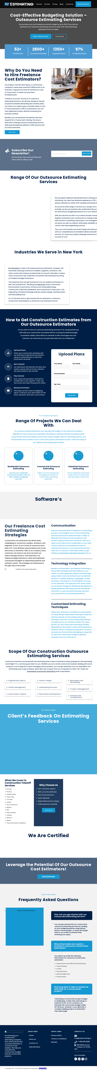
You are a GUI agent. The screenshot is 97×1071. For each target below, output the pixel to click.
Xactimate (79, 578)
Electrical (41, 284)
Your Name (58, 364)
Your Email (76, 364)
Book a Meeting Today (40, 36)
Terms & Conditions (58, 1039)
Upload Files (71, 395)
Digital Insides (43, 1068)
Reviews (54, 1042)
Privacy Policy (56, 1035)
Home (31, 1035)
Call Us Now (59, 36)
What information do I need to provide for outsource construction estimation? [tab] (71, 946)
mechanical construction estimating (41, 671)
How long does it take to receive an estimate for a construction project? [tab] (71, 989)
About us (32, 1039)
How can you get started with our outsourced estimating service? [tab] (70, 915)
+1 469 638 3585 (83, 1042)
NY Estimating (13, 268)
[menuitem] (15, 4)
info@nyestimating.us (82, 1038)
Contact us (33, 1043)
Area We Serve (34, 1047)
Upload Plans (12, 132)
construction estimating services (71, 553)
